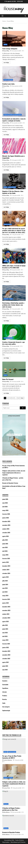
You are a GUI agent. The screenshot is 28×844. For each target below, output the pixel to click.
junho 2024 (5, 584)
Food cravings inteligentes (14, 38)
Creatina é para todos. (14, 74)
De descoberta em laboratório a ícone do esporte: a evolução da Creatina (14, 109)
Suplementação (17, 114)
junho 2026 (5, 499)
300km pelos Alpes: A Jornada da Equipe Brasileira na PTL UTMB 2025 (14, 256)
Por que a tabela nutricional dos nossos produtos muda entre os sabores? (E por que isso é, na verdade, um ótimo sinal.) (14, 218)
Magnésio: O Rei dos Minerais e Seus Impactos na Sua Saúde (14, 181)
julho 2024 (5, 581)
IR (22, 408)
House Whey (6, 50)
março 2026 (5, 510)
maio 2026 (5, 503)
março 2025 (5, 555)
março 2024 (5, 595)
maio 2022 (5, 670)
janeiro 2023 (5, 647)
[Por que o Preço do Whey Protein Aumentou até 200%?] (14, 746)
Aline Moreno (7, 812)
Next (22, 398)
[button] (2, 15)
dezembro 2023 (6, 607)
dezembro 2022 (6, 651)
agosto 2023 (5, 621)
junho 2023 (5, 629)
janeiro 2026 (5, 518)
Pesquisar (5, 403)
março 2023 (5, 640)
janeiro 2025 (5, 562)
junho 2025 (5, 544)
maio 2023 (5, 633)
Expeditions (5, 688)
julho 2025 (5, 540)
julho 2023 (5, 625)
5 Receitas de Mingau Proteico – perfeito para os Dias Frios (11, 809)
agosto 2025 (5, 536)
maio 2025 (5, 547)
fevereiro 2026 (6, 514)
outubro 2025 (5, 529)
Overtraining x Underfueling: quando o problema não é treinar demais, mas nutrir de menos (14, 293)
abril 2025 (4, 551)
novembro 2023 (6, 610)
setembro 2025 (6, 532)
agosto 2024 (5, 577)
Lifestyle (6, 261)
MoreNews (14, 842)
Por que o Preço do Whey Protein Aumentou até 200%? (11, 757)
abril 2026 (5, 507)
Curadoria (4, 681)
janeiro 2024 (5, 603)
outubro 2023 (5, 614)
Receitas (4, 699)
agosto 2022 (5, 662)
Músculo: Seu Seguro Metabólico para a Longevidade (14, 146)
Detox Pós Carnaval (14, 369)
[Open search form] (25, 15)
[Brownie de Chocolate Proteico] (14, 822)
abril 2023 (4, 636)
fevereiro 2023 (6, 644)
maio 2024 (5, 588)
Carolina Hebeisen (8, 760)
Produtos (6, 79)
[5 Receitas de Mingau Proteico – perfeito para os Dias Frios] (14, 798)
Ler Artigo (7, 63)
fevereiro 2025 (6, 558)
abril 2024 (4, 592)
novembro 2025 (6, 525)
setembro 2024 (6, 573)
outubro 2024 (5, 570)
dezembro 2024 (6, 566)
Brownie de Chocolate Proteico (10, 483)
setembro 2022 (6, 658)
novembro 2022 (6, 655)
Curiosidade (5, 684)
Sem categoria (6, 707)
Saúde (5, 44)
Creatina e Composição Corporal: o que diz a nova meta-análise (14, 332)
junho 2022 (5, 666)
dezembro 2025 (6, 521)
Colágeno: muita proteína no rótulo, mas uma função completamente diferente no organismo (13, 473)
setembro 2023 (6, 618)
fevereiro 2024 (6, 599)
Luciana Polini (7, 788)
